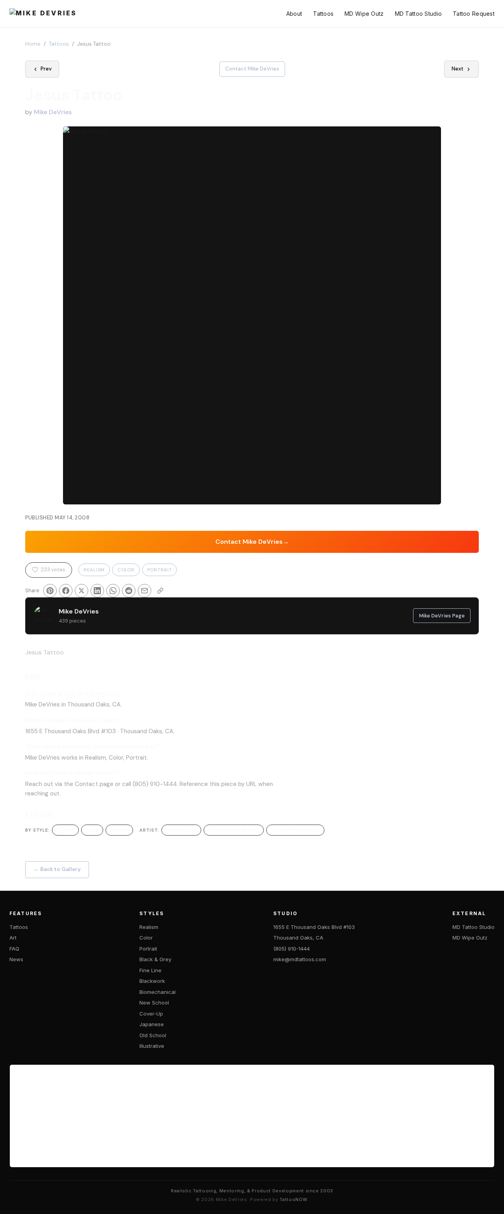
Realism (94, 570)
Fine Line (150, 970)
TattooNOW (293, 1199)
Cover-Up (151, 1013)
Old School (152, 1035)
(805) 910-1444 (291, 948)
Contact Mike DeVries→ (252, 541)
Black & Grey (155, 959)
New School (154, 1002)
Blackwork (152, 981)
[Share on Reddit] (128, 590)
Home (33, 44)
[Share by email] (144, 590)
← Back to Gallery (57, 869)
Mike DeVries (53, 112)
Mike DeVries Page (442, 615)
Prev (46, 68)
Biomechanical (157, 992)
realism (65, 830)
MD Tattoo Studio (418, 13)
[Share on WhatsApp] (113, 590)
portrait (119, 830)
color (92, 830)
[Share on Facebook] (65, 590)
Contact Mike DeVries (252, 68)
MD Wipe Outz (364, 13)
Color (126, 570)
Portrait (159, 570)
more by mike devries (233, 830)
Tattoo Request (474, 13)
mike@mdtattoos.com (299, 959)
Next (457, 68)
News (16, 959)
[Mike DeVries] (43, 13)
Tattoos (323, 13)
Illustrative (151, 1046)
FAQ (14, 948)
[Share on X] (81, 590)
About (294, 13)
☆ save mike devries (295, 830)
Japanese (151, 1024)
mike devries (181, 830)
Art (13, 937)
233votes (53, 569)
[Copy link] (160, 590)
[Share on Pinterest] (50, 590)
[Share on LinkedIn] (97, 590)
